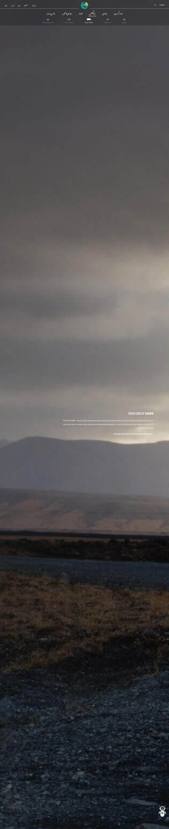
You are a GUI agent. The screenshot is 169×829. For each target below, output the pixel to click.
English (161, 4)
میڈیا (19, 5)
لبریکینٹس (92, 13)
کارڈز (80, 13)
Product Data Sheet (122, 433)
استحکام (26, 5)
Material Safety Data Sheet (133, 433)
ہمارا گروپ (118, 13)
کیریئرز (12, 5)
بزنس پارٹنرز (51, 13)
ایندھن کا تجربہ (67, 13)
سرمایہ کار (34, 5)
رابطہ (6, 5)
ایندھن (104, 13)
